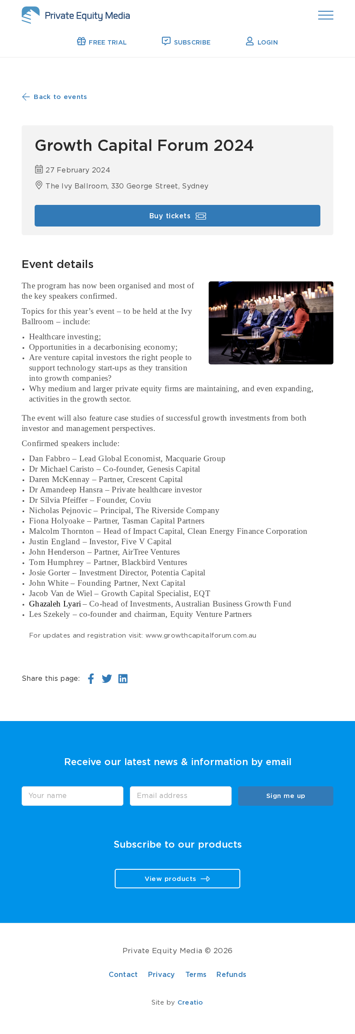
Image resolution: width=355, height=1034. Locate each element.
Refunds (231, 974)
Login (266, 43)
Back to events (59, 97)
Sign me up (286, 796)
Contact (123, 974)
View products (172, 879)
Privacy (161, 974)
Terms (196, 974)
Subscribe (191, 43)
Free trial (107, 43)
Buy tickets (171, 216)
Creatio (190, 1002)
